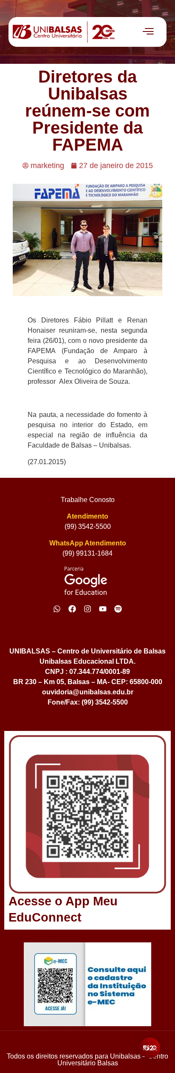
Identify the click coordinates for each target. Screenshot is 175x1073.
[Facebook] (72, 608)
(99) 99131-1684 (87, 553)
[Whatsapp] (57, 608)
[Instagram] (87, 608)
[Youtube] (102, 608)
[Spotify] (118, 608)
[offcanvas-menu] (148, 32)
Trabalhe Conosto (88, 499)
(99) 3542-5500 (88, 526)
